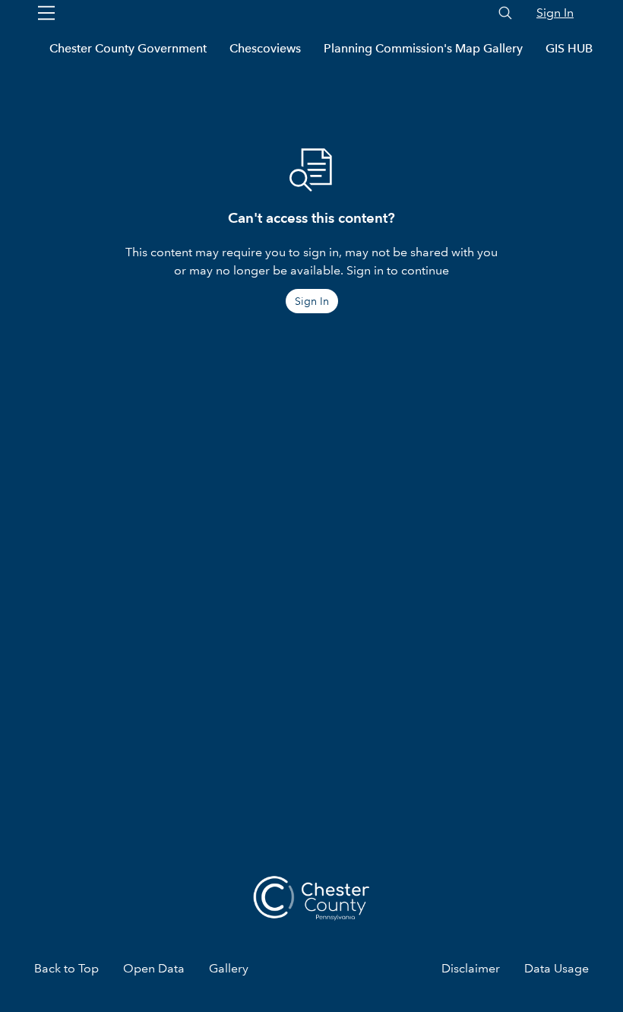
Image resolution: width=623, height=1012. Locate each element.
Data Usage (556, 968)
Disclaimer (470, 968)
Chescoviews (265, 48)
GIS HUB (569, 48)
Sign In (555, 12)
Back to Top (66, 968)
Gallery (228, 968)
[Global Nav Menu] (46, 13)
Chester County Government (128, 48)
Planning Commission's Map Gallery (423, 48)
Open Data (154, 968)
